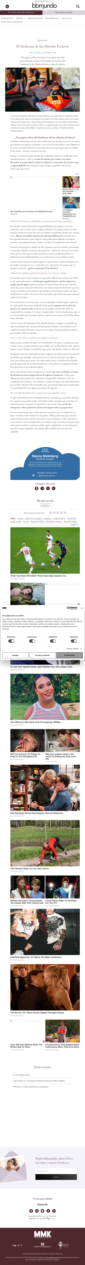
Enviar (56, 1177)
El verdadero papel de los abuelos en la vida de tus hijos (42, 273)
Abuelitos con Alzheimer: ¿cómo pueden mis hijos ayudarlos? (45, 221)
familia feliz (59, 519)
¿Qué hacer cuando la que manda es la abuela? (38, 338)
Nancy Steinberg (35, 53)
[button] (7, 6)
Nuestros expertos (12, 22)
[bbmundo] (43, 6)
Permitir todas (69, 655)
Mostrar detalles (73, 648)
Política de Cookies (41, 1254)
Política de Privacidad (28, 1254)
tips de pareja (70, 522)
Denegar (15, 655)
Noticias (67, 18)
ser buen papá (37, 522)
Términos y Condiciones (56, 1254)
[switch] (32, 641)
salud (26, 522)
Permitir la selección (42, 655)
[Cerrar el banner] (82, 608)
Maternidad (52, 18)
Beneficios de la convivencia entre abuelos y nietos (44, 393)
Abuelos (43, 41)
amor (20, 519)
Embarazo (7, 18)
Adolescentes (35, 18)
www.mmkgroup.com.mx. (52, 1257)
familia (47, 519)
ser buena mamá (54, 522)
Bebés (20, 18)
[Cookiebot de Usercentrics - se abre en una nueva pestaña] (68, 608)
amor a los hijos (33, 519)
